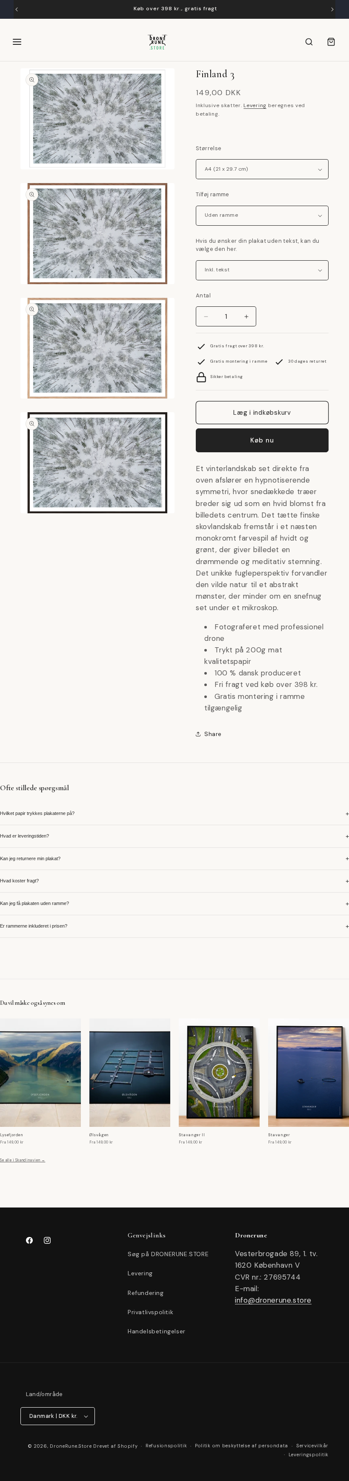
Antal (203, 295)
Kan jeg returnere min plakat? (174, 858)
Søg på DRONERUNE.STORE (168, 1254)
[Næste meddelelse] (332, 9)
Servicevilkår (312, 1446)
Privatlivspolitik (150, 1312)
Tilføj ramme (212, 194)
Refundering (146, 1293)
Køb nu (262, 440)
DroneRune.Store (71, 1446)
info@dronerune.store (273, 1300)
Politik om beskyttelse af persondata (241, 1446)
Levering (254, 105)
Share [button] (213, 734)
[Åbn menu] (17, 42)
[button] (309, 41)
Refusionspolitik (166, 1446)
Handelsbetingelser (157, 1331)
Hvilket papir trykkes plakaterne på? (174, 813)
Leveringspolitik (309, 1455)
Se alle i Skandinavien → (22, 1160)
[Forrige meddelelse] (16, 9)
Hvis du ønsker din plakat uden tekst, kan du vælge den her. (258, 245)
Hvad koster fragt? (174, 881)
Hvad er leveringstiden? (174, 836)
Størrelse (209, 148)
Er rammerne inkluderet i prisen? (174, 926)
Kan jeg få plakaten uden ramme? (174, 903)
